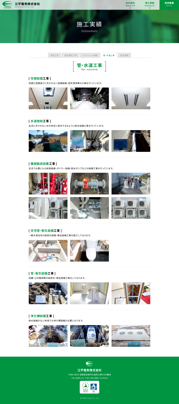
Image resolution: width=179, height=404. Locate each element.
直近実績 (124, 55)
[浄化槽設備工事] (48, 336)
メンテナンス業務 (90, 55)
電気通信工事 (70, 55)
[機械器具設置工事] (48, 184)
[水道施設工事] (48, 141)
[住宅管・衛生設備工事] (48, 251)
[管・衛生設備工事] (48, 293)
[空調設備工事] (48, 98)
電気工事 (55, 55)
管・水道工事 (109, 55)
